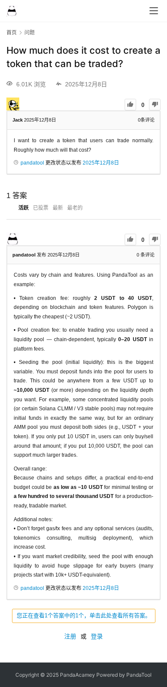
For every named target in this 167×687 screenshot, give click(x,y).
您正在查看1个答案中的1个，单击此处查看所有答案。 (84, 615)
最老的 (75, 208)
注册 (70, 636)
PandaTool (139, 675)
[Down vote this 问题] (155, 104)
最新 (58, 208)
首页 (11, 32)
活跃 (23, 208)
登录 (97, 636)
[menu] (154, 10)
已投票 (40, 208)
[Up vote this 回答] (130, 239)
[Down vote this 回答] (155, 239)
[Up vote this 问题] (130, 104)
